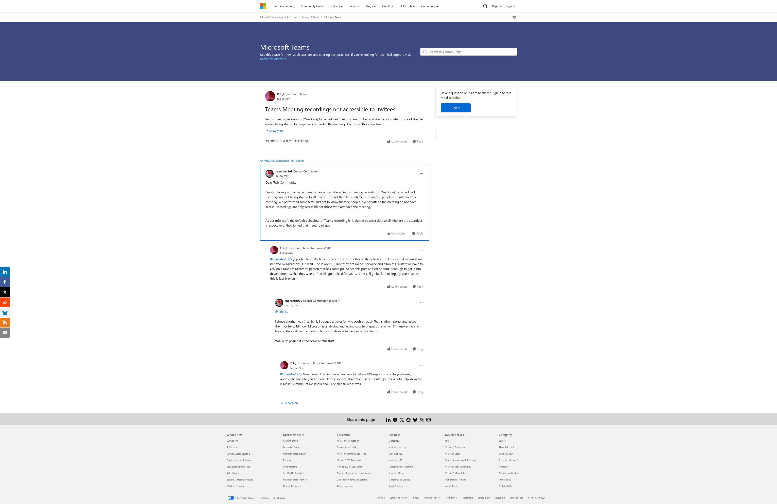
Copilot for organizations (239, 460)
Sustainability (505, 486)
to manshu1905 (321, 248)
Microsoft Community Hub (274, 17)
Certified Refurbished (293, 473)
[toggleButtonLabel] (514, 17)
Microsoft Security (397, 447)
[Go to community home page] (263, 6)
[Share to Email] (428, 419)
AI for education (344, 486)
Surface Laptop (234, 447)
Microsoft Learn (452, 453)
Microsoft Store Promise (295, 479)
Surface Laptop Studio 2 (238, 453)
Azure (448, 440)
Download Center (291, 447)
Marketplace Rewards (455, 479)
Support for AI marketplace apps (461, 460)
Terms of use (451, 497)
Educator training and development (354, 473)
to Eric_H (335, 301)
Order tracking (290, 466)
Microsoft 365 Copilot (399, 479)
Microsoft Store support (294, 453)
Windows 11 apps (235, 486)
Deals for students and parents (352, 479)
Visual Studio (451, 486)
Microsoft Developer (455, 447)
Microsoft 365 (395, 460)
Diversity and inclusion (510, 473)
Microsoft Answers (273, 59)
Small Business (395, 486)
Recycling (500, 497)
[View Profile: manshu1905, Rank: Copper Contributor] (269, 174)
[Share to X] (402, 419)
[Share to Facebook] (395, 419)
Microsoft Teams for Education (351, 453)
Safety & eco (484, 497)
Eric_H (281, 94)
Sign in (456, 108)
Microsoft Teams (311, 17)
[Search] (485, 6)
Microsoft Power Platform (400, 466)
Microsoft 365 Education (349, 460)
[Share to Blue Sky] (415, 419)
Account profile (290, 440)
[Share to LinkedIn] (388, 419)
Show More (276, 131)
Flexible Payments (292, 486)
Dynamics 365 (395, 453)
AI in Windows (234, 473)
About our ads (516, 497)
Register (497, 6)
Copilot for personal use (238, 466)
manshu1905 (284, 171)
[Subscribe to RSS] (422, 419)
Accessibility (505, 479)
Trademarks (467, 497)
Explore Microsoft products (240, 479)
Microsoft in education (348, 440)
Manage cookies (432, 497)
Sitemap (381, 497)
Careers (502, 440)
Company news (506, 453)
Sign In (510, 6)
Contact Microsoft (398, 497)
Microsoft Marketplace (456, 473)
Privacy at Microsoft (508, 460)
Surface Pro (232, 440)
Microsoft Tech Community (458, 466)
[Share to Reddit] (408, 419)
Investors (503, 466)
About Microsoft (507, 447)
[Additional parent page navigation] (295, 17)
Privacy (415, 497)
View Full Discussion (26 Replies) (284, 161)
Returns (287, 460)
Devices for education (347, 447)
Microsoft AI (394, 440)
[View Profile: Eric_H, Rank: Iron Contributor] (270, 96)
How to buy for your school (350, 466)
